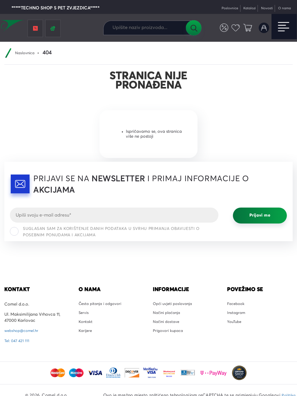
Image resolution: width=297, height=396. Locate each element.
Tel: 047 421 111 (18, 341)
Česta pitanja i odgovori (102, 304)
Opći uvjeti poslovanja (175, 304)
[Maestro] (77, 373)
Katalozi (244, 8)
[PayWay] (214, 373)
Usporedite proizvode (220, 28)
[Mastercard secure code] (169, 373)
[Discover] (132, 373)
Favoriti (233, 28)
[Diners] (114, 373)
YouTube (235, 325)
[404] (239, 373)
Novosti (263, 8)
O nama (283, 8)
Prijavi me (259, 215)
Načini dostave (167, 325)
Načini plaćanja (168, 315)
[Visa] (95, 373)
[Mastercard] (58, 373)
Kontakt (86, 325)
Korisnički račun (263, 28)
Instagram (237, 315)
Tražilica (193, 28)
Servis (84, 315)
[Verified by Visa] (151, 373)
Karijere (86, 335)
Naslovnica (26, 53)
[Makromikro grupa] (13, 26)
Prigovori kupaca (170, 335)
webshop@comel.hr (23, 331)
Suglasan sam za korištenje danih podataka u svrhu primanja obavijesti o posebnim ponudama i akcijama (111, 232)
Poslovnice (221, 8)
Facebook (237, 304)
